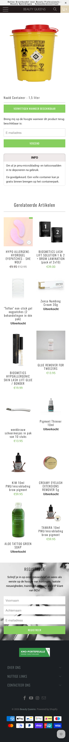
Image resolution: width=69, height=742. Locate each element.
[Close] (63, 299)
